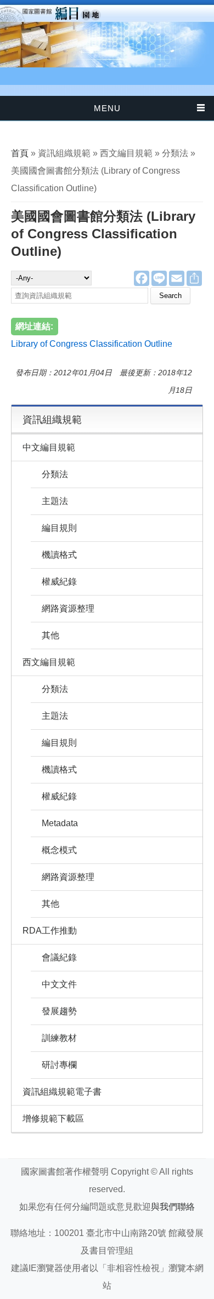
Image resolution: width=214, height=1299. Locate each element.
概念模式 (59, 850)
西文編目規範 (48, 662)
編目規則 (59, 528)
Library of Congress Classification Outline (91, 343)
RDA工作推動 (49, 930)
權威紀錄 (59, 581)
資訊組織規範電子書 (62, 1091)
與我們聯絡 (173, 1206)
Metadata (60, 823)
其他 (50, 635)
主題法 (55, 501)
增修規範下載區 (53, 1118)
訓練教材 (59, 1038)
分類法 (55, 474)
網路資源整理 (68, 608)
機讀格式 (59, 554)
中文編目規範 (48, 447)
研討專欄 (59, 1064)
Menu (107, 108)
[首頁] (107, 33)
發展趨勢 (59, 1011)
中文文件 (59, 984)
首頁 (20, 153)
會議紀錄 (59, 957)
